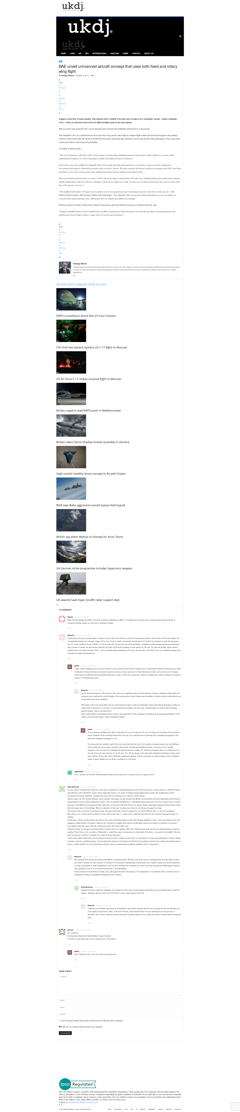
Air (79, 53)
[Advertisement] (120, 1059)
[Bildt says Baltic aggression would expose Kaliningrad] (120, 489)
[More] (120, 113)
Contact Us (178, 1109)
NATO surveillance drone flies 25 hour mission (86, 316)
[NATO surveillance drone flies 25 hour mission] (120, 299)
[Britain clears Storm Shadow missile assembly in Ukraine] (120, 425)
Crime (125, 53)
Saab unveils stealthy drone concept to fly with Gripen (91, 473)
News (109, 1109)
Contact (136, 53)
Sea (87, 53)
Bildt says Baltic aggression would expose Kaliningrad (90, 505)
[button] (180, 36)
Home (63, 53)
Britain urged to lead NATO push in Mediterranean (88, 410)
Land (72, 53)
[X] (74, 276)
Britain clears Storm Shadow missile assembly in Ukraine (92, 442)
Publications (151, 1109)
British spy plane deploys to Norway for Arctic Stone (89, 537)
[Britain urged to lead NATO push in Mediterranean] (120, 394)
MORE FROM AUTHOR (93, 284)
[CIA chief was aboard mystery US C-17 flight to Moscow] (120, 331)
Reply (69, 628)
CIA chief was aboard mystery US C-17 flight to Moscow (91, 347)
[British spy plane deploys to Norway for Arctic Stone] (120, 520)
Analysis (114, 53)
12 (95, 76)
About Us (148, 53)
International (99, 53)
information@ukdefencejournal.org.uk (83, 1102)
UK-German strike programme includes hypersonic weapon (94, 568)
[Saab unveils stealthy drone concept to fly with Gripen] (120, 457)
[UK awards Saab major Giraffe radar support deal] (120, 583)
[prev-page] (57, 605)
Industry (160, 1109)
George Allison (67, 75)
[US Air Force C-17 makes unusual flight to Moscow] (120, 362)
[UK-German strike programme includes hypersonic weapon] (120, 552)
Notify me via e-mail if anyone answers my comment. (81, 1026)
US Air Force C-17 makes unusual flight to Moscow (88, 379)
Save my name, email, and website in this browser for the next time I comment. (92, 1020)
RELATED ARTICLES (68, 284)
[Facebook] (59, 1104)
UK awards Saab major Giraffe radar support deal (87, 600)
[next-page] (58, 605)
